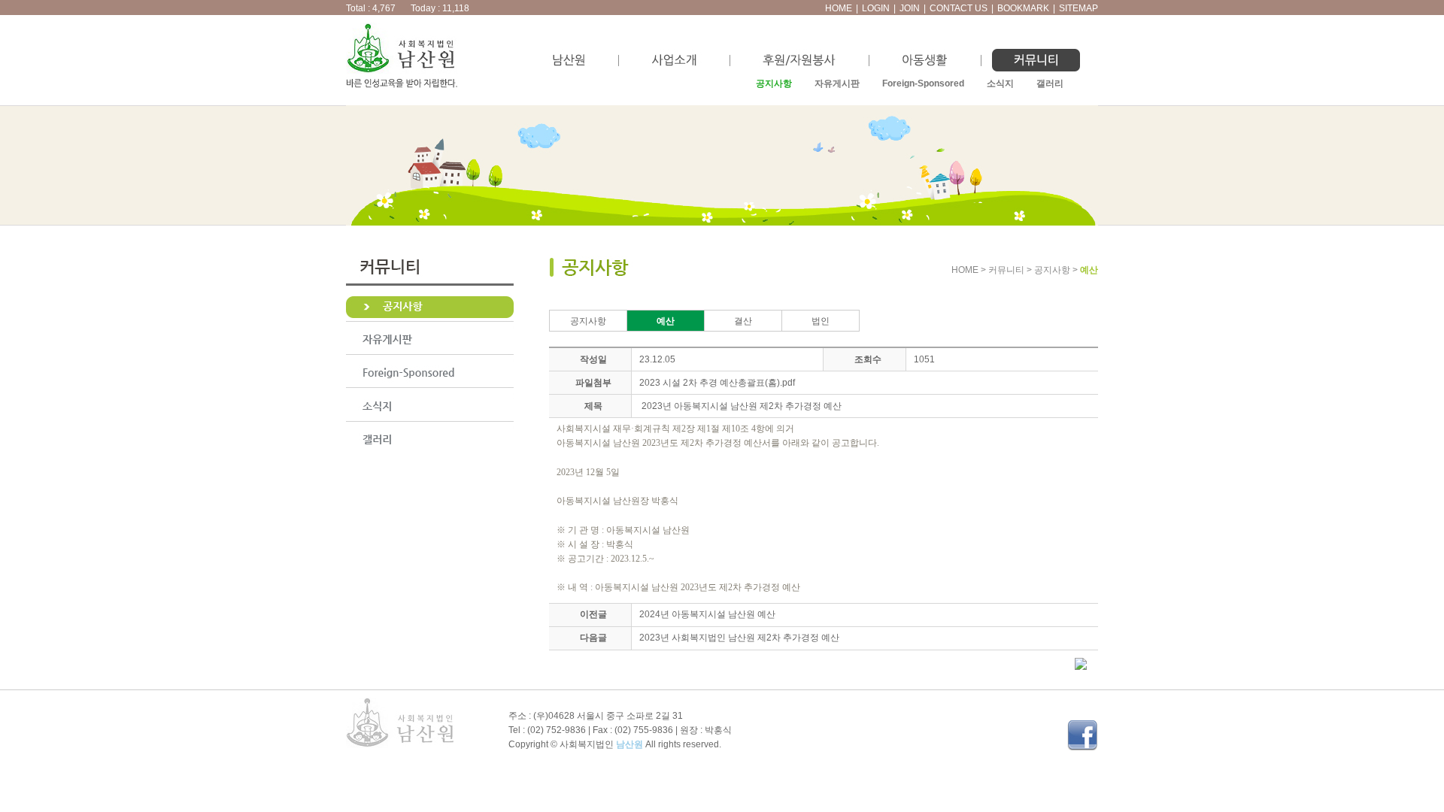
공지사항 (774, 83)
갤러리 (1049, 83)
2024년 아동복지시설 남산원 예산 (707, 614)
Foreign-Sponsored (923, 83)
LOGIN (876, 8)
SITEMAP (1078, 8)
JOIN (909, 8)
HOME (838, 8)
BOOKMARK (1023, 8)
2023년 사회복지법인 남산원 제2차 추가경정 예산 (739, 637)
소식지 (1000, 83)
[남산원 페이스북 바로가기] (1082, 747)
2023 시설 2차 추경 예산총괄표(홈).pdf (717, 382)
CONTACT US (958, 8)
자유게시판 (837, 83)
